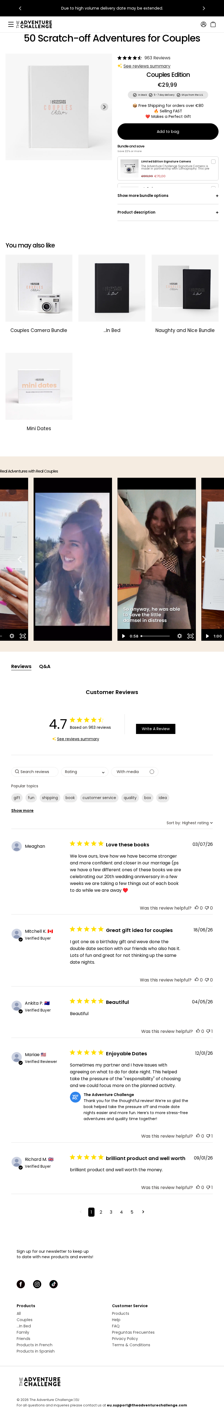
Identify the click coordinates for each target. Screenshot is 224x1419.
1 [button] (91, 1212)
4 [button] (121, 1212)
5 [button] (132, 1212)
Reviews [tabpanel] (21, 666)
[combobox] (84, 772)
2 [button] (101, 1212)
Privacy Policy (125, 1338)
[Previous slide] (13, 107)
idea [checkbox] (163, 797)
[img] (119, 58)
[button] (197, 908)
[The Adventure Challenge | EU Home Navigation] (112, 1381)
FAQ (116, 1326)
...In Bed (24, 1326)
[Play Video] (122, 636)
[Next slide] (204, 8)
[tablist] (112, 666)
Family (23, 1332)
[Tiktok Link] (53, 1284)
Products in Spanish (36, 1351)
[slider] (156, 636)
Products (120, 1313)
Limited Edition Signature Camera (166, 161)
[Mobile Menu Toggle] (10, 24)
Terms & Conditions (131, 1344)
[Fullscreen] (22, 636)
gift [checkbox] (17, 797)
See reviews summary (146, 66)
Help (116, 1319)
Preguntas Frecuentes (133, 1332)
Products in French (34, 1344)
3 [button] (111, 1212)
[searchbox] (34, 772)
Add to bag (168, 131)
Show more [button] (22, 810)
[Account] (203, 24)
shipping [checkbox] (50, 797)
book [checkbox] (70, 797)
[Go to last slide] (20, 8)
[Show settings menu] (11, 636)
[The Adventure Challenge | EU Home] (36, 24)
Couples (25, 1319)
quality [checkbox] (130, 797)
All (19, 1313)
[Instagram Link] (37, 1284)
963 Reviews (157, 58)
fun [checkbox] (31, 797)
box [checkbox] (147, 797)
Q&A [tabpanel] (45, 666)
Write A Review (156, 729)
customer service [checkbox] (99, 797)
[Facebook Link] (21, 1284)
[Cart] (212, 24)
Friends (23, 1338)
